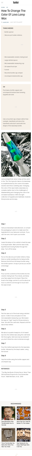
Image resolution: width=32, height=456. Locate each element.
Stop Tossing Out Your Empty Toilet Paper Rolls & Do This (23, 445)
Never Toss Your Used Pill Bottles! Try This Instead (23, 422)
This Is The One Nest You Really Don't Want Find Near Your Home (8, 445)
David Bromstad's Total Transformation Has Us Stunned (8, 423)
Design (3, 7)
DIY (7, 7)
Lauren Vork (6, 22)
